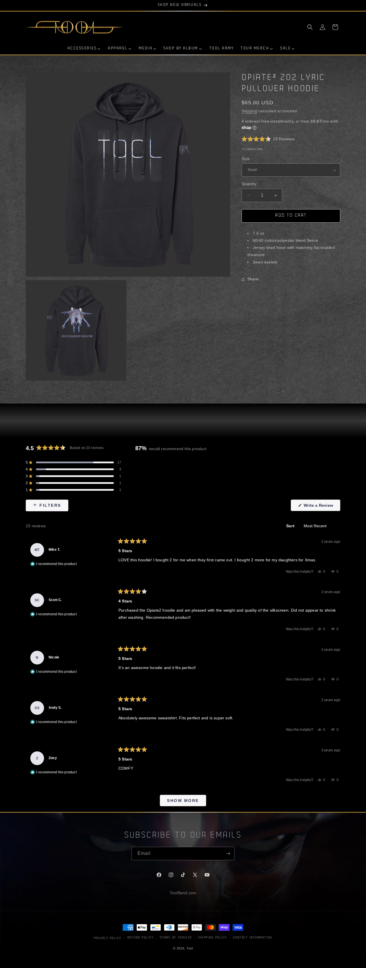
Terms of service (176, 937)
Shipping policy (212, 937)
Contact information (252, 937)
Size (246, 159)
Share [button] (252, 279)
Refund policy (141, 937)
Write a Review (321, 507)
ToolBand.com (183, 893)
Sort (291, 526)
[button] (310, 27)
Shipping (249, 111)
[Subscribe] (228, 853)
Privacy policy (108, 938)
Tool (189, 948)
